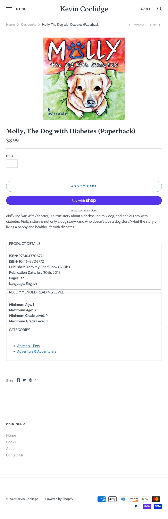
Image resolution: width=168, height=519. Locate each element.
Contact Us (14, 455)
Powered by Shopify (59, 499)
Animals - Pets (28, 346)
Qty (10, 156)
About (11, 448)
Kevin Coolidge (84, 8)
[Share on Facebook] (18, 380)
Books (11, 442)
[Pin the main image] (30, 380)
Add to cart (84, 186)
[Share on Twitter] (24, 380)
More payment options (84, 210)
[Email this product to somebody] (36, 380)
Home (10, 24)
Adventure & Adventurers (36, 351)
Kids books (28, 24)
